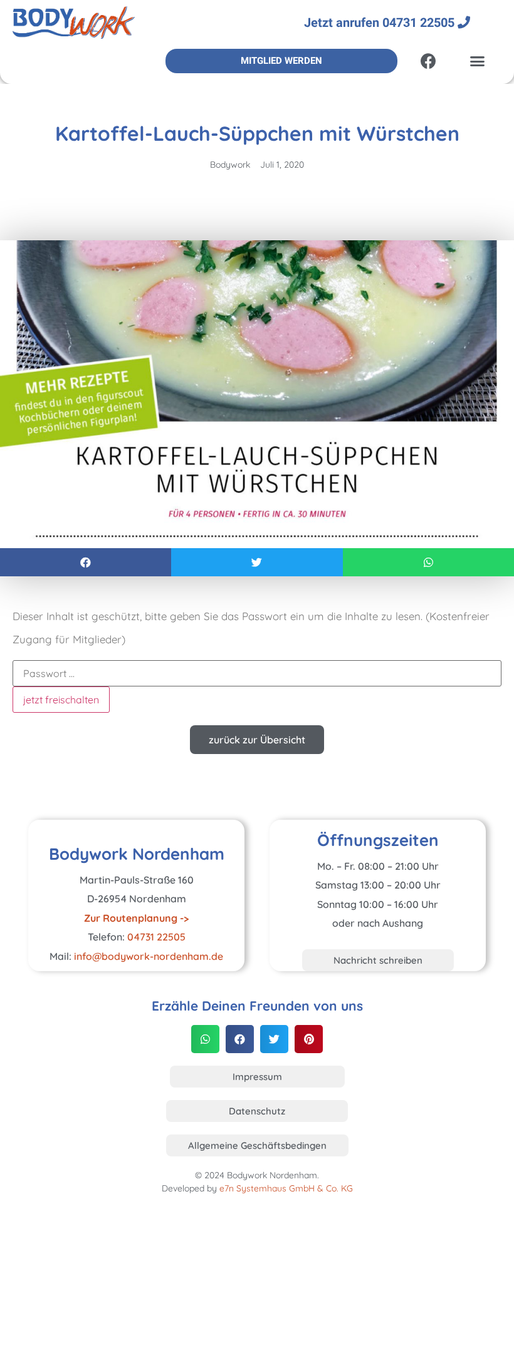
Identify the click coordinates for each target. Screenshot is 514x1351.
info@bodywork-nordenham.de (148, 956)
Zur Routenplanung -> (136, 918)
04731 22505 (156, 936)
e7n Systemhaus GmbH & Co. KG (286, 1188)
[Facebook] (428, 60)
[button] (477, 61)
